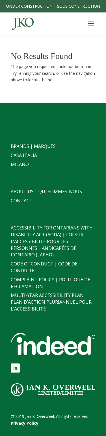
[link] (23, 23)
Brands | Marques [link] (33, 146)
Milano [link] (20, 164)
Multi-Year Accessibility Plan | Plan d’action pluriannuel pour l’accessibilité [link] (51, 302)
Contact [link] (22, 200)
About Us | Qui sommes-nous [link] (46, 191)
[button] (91, 27)
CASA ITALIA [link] (24, 155)
